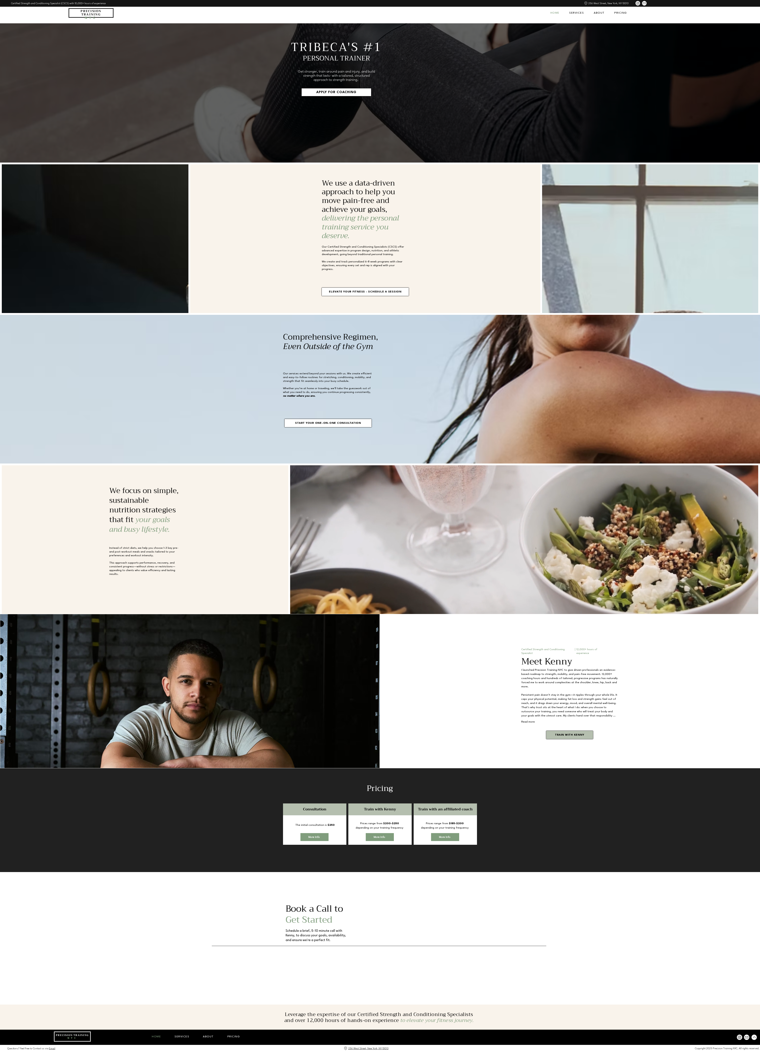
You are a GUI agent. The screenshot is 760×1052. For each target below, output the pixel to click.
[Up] (754, 1037)
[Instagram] (638, 3)
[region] (314, 826)
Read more (528, 721)
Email (52, 1048)
